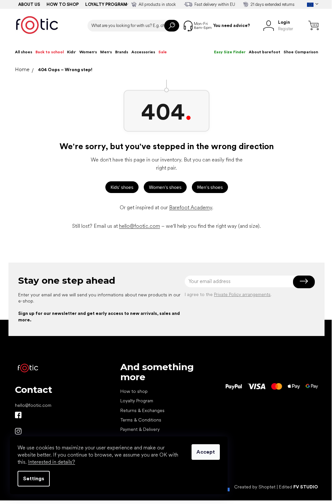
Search (171, 26)
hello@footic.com (139, 226)
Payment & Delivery (140, 429)
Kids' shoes (122, 187)
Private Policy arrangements (242, 294)
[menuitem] (23, 52)
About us (29, 4)
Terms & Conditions (140, 419)
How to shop (63, 4)
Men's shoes (210, 187)
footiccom (18, 431)
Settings (33, 478)
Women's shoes (165, 187)
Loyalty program (106, 4)
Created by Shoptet (254, 486)
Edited (298, 486)
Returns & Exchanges (142, 410)
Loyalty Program (136, 400)
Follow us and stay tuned (18, 415)
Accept (205, 452)
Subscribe (304, 281)
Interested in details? (51, 462)
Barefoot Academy (190, 207)
